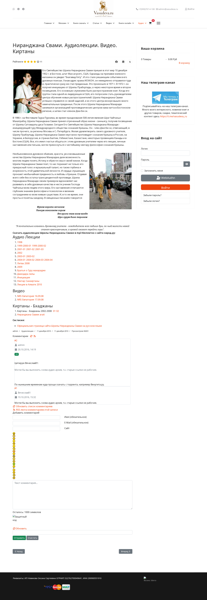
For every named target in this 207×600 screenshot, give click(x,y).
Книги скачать (79, 23)
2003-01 (21, 256)
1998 (19, 242)
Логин (144, 148)
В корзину (184, 62)
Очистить (32, 538)
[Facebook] (116, 61)
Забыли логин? (151, 201)
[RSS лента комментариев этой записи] (34, 336)
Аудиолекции (27, 331)
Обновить (21, 528)
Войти (165, 188)
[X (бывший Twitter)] (130, 61)
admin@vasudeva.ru (168, 9)
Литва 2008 (23, 263)
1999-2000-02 (39, 245)
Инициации (23, 277)
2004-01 (21, 259)
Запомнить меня (153, 170)
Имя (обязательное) (75, 416)
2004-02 (30, 259)
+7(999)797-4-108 (147, 9)
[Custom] (23, 9)
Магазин (62, 23)
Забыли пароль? (152, 195)
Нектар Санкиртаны (28, 281)
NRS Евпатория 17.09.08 (30, 299)
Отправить (19, 538)
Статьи (96, 23)
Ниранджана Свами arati (31, 314)
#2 (16, 340)
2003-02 (30, 256)
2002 (19, 252)
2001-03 (39, 249)
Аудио (141, 23)
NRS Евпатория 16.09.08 (30, 296)
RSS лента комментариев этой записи (36, 409)
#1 (16, 388)
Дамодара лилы (26, 273)
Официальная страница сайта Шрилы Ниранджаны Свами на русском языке (59, 325)
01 (54, 311)
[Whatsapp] (14, 9)
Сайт (67, 428)
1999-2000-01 (24, 245)
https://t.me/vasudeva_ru (173, 116)
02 (57, 311)
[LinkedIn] (123, 61)
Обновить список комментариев (33, 406)
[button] (150, 23)
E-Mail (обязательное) (76, 422)
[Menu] (158, 23)
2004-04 (48, 259)
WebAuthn (168, 178)
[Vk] (18, 9)
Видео (109, 23)
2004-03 (39, 259)
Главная (48, 23)
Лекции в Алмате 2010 (29, 284)
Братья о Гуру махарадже (31, 270)
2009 (19, 266)
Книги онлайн (125, 23)
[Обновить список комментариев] (31, 336)
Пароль (145, 159)
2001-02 (30, 249)
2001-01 (21, 249)
